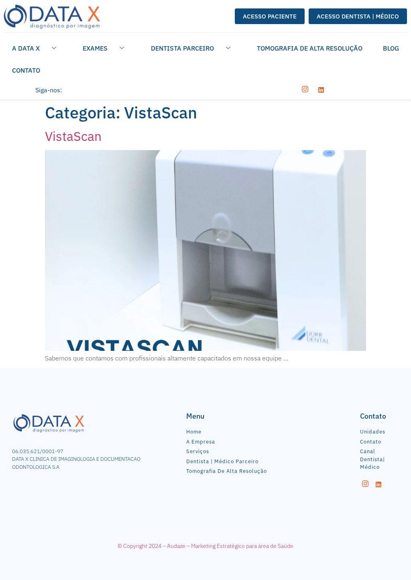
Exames (95, 48)
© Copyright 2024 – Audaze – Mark (160, 545)
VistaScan (73, 136)
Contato (26, 70)
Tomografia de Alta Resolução (309, 48)
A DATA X (26, 48)
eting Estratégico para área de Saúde (248, 545)
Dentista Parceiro (182, 48)
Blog (391, 48)
